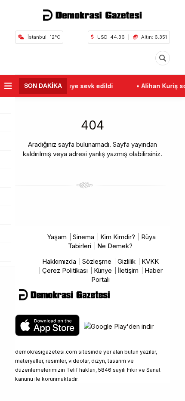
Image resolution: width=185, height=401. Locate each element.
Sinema (83, 237)
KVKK (150, 261)
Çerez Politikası (65, 270)
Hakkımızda (59, 261)
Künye (103, 270)
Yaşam (57, 237)
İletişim (128, 270)
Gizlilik (126, 261)
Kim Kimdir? (117, 237)
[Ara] (162, 58)
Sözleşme (96, 261)
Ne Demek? (115, 246)
